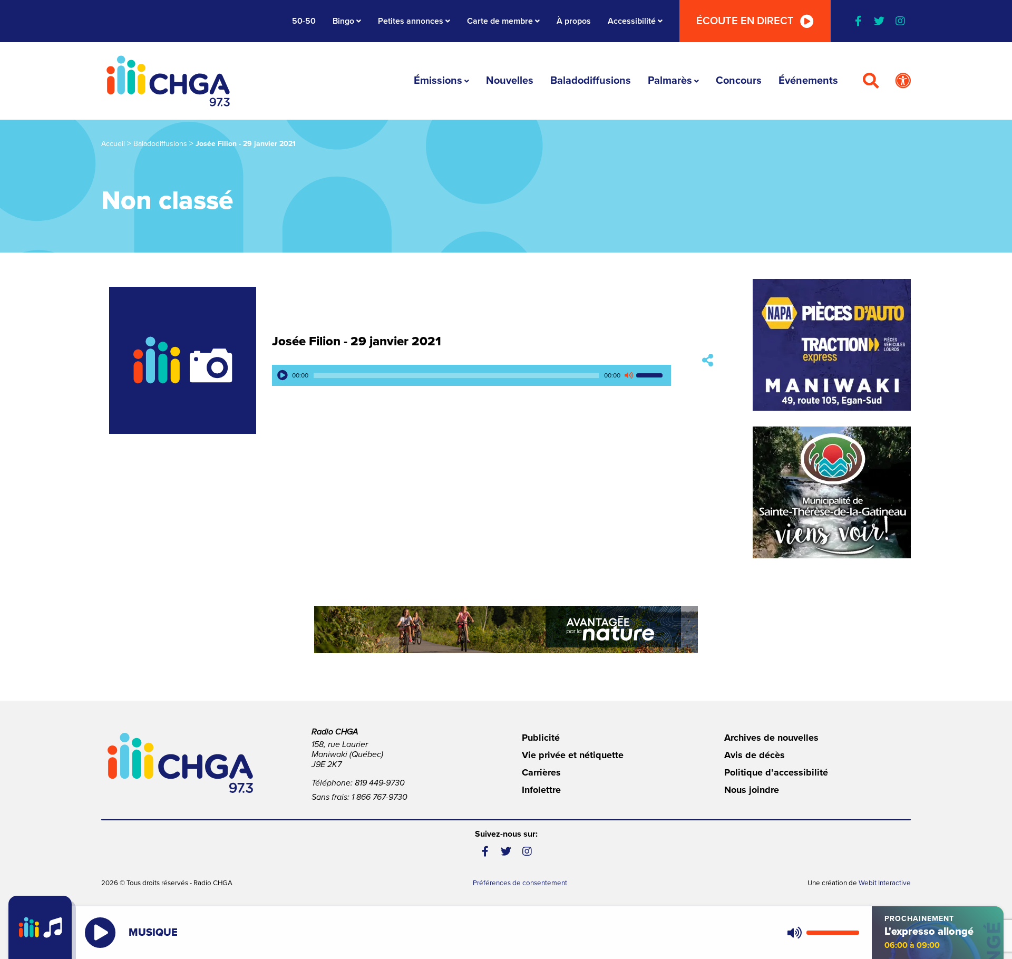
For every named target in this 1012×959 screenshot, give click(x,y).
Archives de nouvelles (771, 737)
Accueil (113, 143)
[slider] (651, 375)
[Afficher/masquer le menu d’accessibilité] (903, 81)
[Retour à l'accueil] (168, 81)
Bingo (343, 21)
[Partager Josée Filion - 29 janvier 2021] (707, 360)
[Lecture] (282, 375)
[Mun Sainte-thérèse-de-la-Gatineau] (832, 492)
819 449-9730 (380, 783)
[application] (471, 375)
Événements (808, 80)
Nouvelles (509, 80)
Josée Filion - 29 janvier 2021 (356, 341)
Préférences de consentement (520, 883)
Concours (739, 80)
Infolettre (541, 790)
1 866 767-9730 (379, 797)
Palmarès (670, 80)
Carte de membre (500, 21)
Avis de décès (754, 755)
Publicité (541, 737)
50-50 (304, 21)
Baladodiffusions (590, 80)
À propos (574, 21)
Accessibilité (632, 21)
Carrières (541, 772)
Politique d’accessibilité (776, 772)
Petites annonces (410, 21)
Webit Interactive (885, 883)
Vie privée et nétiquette (573, 755)
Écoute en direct (745, 21)
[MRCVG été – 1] (506, 629)
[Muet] (628, 375)
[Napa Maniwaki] (832, 345)
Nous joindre (751, 790)
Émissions (438, 80)
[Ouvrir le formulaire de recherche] (871, 81)
